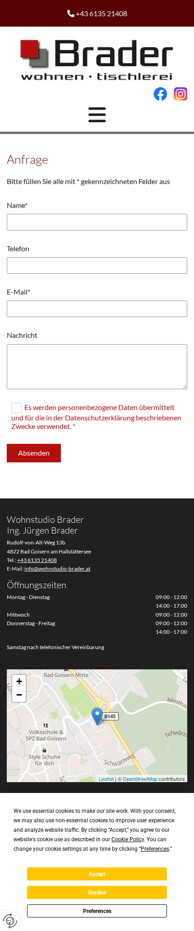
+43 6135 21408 (101, 13)
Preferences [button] (155, 849)
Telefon (18, 248)
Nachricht (22, 335)
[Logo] (97, 58)
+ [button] (19, 681)
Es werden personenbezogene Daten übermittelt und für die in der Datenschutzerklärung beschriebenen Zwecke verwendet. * (96, 417)
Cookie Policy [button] (127, 839)
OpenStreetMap (140, 778)
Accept (97, 874)
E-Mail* (18, 291)
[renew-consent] (10, 921)
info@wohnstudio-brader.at (57, 568)
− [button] (19, 695)
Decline (97, 893)
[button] (97, 115)
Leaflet (106, 778)
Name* (17, 205)
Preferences (97, 911)
